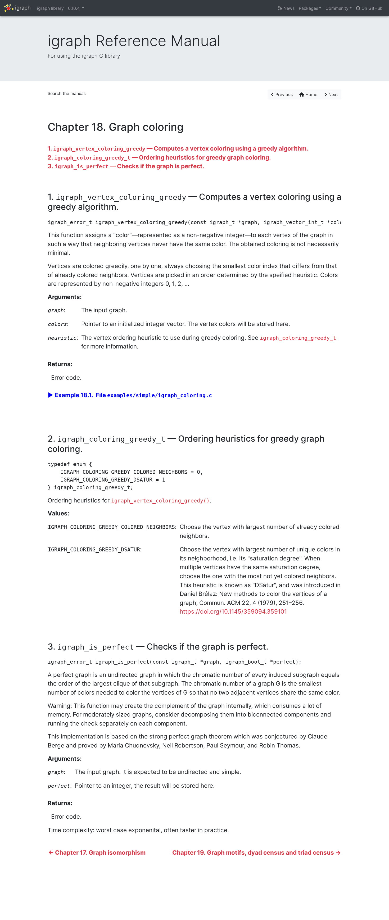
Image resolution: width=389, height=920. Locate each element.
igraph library (50, 8)
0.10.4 (74, 8)
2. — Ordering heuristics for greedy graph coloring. (159, 157)
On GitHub (371, 8)
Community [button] (337, 8)
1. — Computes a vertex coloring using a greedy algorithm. (178, 148)
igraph (22, 7)
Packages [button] (308, 8)
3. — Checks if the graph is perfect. (126, 166)
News (288, 8)
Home (310, 94)
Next (332, 94)
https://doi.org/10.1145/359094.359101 (233, 611)
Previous (283, 94)
